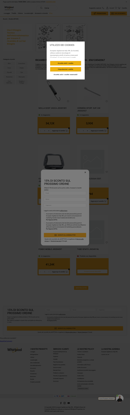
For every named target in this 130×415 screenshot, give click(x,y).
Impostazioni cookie (65, 69)
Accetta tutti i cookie (65, 63)
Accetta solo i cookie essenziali (65, 74)
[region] (66, 60)
